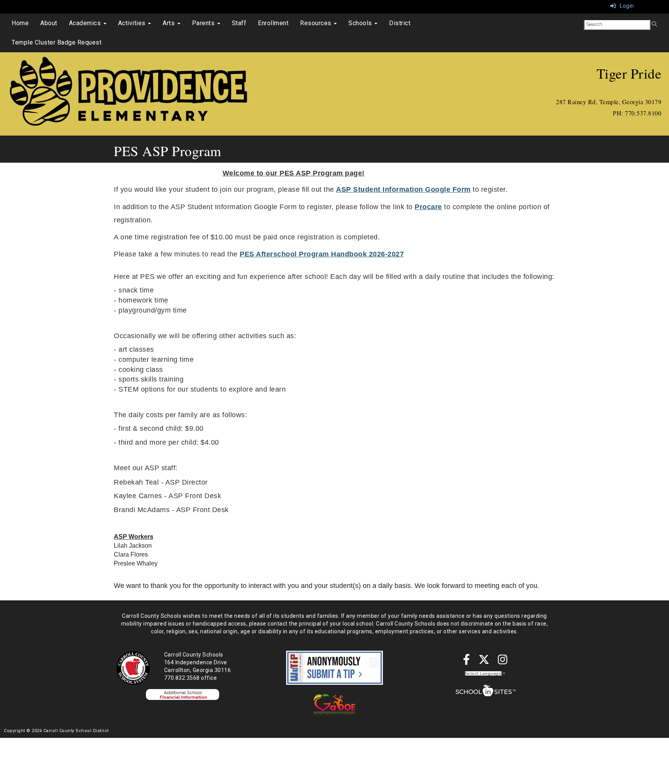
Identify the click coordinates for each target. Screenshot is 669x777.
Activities (133, 23)
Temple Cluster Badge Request (56, 42)
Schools (361, 23)
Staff (239, 23)
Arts (170, 23)
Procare (428, 207)
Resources (316, 23)
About (48, 23)
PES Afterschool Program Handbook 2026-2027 (322, 254)
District (399, 23)
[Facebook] (467, 661)
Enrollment (273, 23)
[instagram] (502, 661)
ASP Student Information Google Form (403, 189)
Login (625, 6)
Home (20, 23)
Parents (204, 23)
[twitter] (484, 661)
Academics (86, 23)
